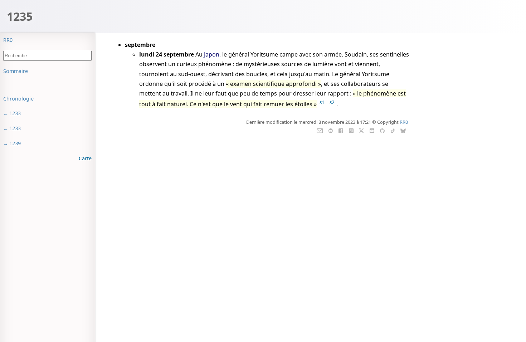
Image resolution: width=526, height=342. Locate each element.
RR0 (8, 39)
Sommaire (15, 71)
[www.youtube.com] (372, 130)
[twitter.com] (361, 130)
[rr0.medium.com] (330, 130)
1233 (15, 113)
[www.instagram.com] (351, 130)
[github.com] (382, 130)
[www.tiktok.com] (392, 130)
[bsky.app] (403, 130)
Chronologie (18, 98)
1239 (15, 143)
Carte (85, 158)
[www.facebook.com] (341, 130)
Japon (211, 54)
